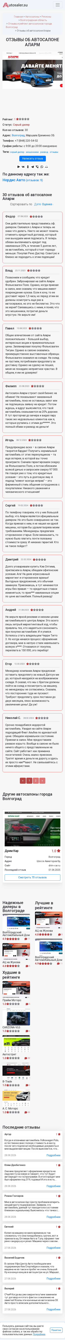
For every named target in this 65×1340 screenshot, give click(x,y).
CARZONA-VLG (11, 1027)
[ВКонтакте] (23, 167)
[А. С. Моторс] (16, 1098)
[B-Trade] (16, 1071)
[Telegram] (32, 167)
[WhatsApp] (42, 167)
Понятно (56, 1330)
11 (28, 938)
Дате (37, 204)
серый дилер (17, 152)
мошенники (32, 152)
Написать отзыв (32, 158)
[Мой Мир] (46, 167)
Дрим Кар (11, 851)
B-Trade (7, 1081)
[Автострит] (16, 1043)
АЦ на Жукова (11, 962)
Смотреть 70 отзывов (32, 877)
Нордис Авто (22, 180)
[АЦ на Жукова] (16, 951)
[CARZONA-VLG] (16, 1016)
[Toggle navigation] (57, 4)
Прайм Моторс (11, 1000)
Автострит (9, 1054)
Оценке (47, 204)
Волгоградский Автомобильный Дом (16, 933)
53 (28, 1058)
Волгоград (18, 135)
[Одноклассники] (28, 167)
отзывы (54, 152)
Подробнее (53, 1155)
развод (44, 152)
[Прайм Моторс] (16, 989)
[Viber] (37, 167)
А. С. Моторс (10, 1108)
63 (28, 1112)
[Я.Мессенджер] (18, 167)
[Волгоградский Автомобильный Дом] (16, 922)
